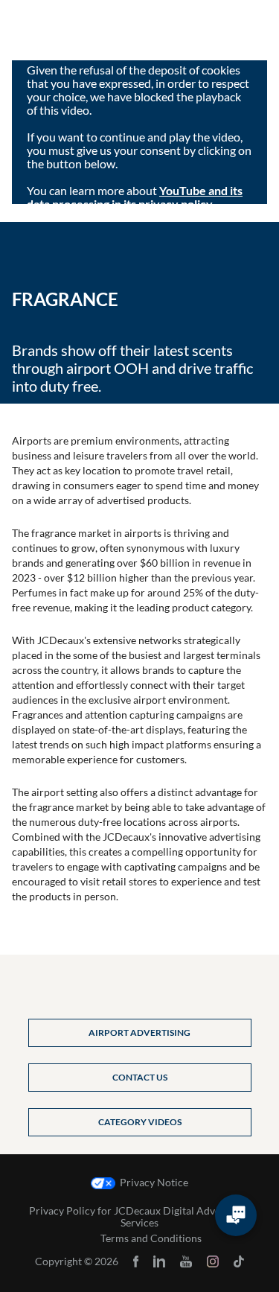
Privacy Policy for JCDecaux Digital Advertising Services (139, 1217)
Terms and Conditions (151, 1238)
